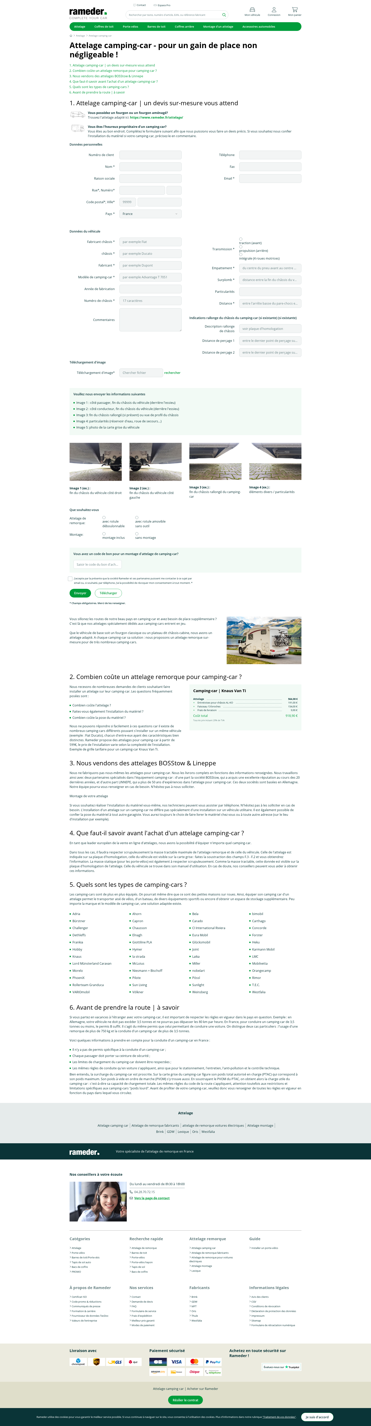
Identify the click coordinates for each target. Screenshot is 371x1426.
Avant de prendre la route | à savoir (99, 92)
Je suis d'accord (317, 1417)
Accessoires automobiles (259, 26)
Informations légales (269, 1287)
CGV (253, 1301)
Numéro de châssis (98, 301)
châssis (107, 253)
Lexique (183, 1132)
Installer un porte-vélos (264, 1248)
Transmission (222, 249)
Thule (194, 1315)
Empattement (222, 268)
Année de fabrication (99, 289)
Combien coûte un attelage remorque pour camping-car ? (115, 71)
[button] (274, 11)
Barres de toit (156, 26)
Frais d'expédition (142, 1315)
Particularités (225, 291)
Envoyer (80, 593)
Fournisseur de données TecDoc (90, 1315)
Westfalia (208, 1132)
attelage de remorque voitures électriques (213, 1125)
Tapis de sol (138, 1267)
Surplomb (225, 280)
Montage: (76, 534)
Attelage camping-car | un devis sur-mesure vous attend (114, 65)
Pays (109, 214)
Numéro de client (102, 155)
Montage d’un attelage (218, 26)
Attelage (79, 26)
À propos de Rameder (90, 1287)
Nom (109, 167)
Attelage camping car (113, 1125)
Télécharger (108, 593)
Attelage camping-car (203, 1248)
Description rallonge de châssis (220, 328)
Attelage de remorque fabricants (155, 1125)
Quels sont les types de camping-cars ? (101, 87)
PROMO (76, 1271)
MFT (194, 1306)
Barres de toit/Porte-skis (86, 1257)
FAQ (134, 1306)
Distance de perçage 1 (218, 341)
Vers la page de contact (152, 1198)
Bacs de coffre (80, 1267)
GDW (170, 1132)
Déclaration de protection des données (273, 1311)
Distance (226, 303)
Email (228, 178)
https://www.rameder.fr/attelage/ (156, 117)
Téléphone (227, 155)
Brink (160, 1132)
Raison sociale (104, 178)
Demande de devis (142, 1301)
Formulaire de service (144, 1311)
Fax (232, 167)
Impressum (258, 1315)
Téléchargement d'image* (96, 373)
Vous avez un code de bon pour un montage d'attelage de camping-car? (125, 554)
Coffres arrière (184, 26)
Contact (136, 1297)
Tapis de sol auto (81, 1262)
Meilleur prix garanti (143, 1320)
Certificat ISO (79, 1297)
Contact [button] (141, 5)
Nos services (141, 1287)
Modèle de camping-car (95, 277)
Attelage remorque (207, 1238)
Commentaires (104, 320)
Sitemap (256, 1320)
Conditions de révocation (265, 1306)
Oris (195, 1132)
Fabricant (106, 265)
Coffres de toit (104, 26)
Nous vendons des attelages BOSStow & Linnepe (108, 76)
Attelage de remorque (144, 1248)
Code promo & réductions (86, 1301)
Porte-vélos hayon (142, 1262)
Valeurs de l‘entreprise (84, 1320)
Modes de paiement (143, 1325)
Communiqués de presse (86, 1306)
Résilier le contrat (185, 1400)
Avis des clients (260, 1297)
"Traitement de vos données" (279, 1417)
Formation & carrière (83, 1311)
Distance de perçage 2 (218, 352)
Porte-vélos (130, 26)
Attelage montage (260, 1125)
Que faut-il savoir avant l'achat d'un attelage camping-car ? (115, 81)
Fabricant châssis (100, 242)
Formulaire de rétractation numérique (273, 1325)
